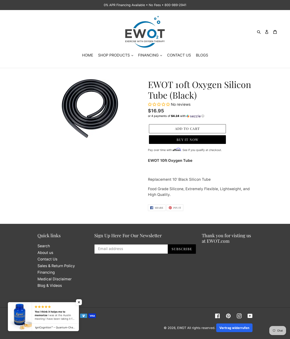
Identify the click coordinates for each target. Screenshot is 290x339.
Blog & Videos (49, 285)
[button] (159, 104)
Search (43, 246)
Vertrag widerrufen (234, 328)
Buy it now (187, 139)
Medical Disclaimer (54, 279)
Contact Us (47, 259)
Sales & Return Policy (56, 266)
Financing (46, 272)
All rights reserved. (201, 328)
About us (45, 252)
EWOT (181, 328)
